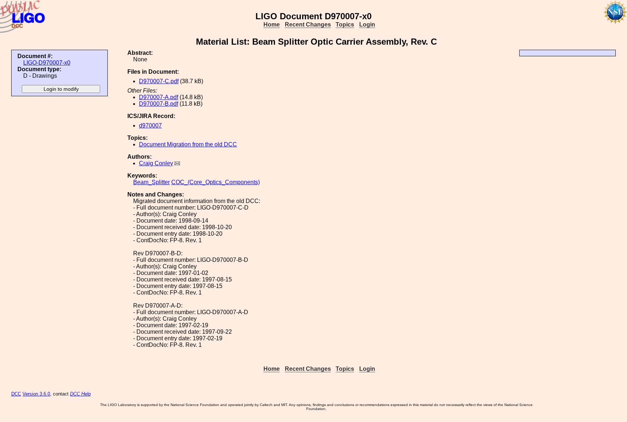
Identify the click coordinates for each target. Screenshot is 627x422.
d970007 (150, 125)
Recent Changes (308, 24)
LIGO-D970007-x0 (46, 63)
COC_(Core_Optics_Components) (215, 182)
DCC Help (80, 394)
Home (271, 24)
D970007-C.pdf (159, 81)
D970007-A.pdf (158, 97)
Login (367, 24)
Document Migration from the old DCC (188, 144)
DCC (16, 394)
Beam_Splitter (151, 182)
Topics (345, 24)
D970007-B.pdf (158, 104)
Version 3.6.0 (36, 394)
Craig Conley (156, 163)
